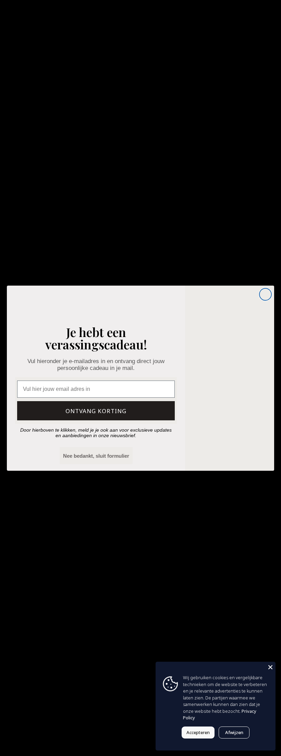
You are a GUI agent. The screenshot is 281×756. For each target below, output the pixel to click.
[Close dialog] (265, 294)
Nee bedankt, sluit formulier (96, 456)
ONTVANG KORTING (95, 411)
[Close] (270, 666)
